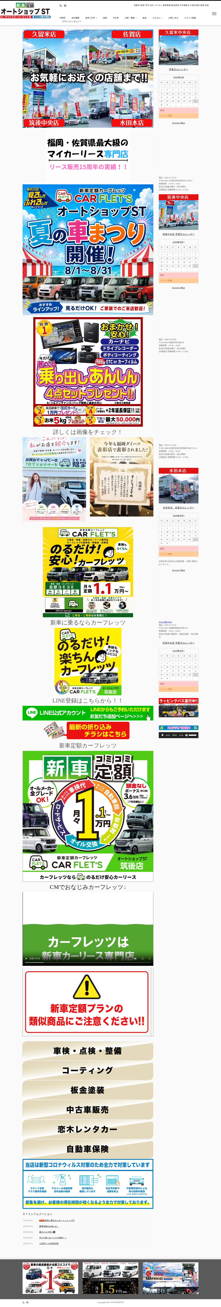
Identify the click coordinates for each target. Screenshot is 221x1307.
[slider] (193, 735)
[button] (27, 78)
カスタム (157, 18)
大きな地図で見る (165, 622)
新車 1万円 (90, 18)
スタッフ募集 (190, 18)
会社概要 (75, 18)
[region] (88, 78)
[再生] (162, 735)
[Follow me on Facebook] (66, 5)
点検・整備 (130, 18)
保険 (105, 18)
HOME (63, 18)
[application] (178, 735)
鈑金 (145, 18)
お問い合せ (173, 18)
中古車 (116, 18)
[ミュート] (186, 735)
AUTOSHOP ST (117, 1302)
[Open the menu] (214, 14)
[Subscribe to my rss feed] (62, 5)
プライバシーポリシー (71, 21)
